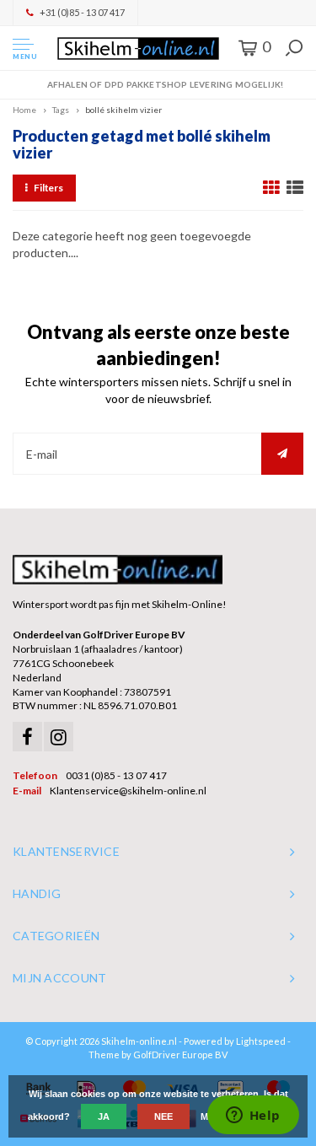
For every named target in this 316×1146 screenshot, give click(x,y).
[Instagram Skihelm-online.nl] (58, 736)
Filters (48, 187)
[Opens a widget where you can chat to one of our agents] (252, 1116)
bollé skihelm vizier (123, 110)
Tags (60, 110)
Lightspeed (261, 1041)
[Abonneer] (282, 454)
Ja (104, 1116)
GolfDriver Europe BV (180, 1054)
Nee (163, 1116)
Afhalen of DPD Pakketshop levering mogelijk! (165, 84)
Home (24, 110)
